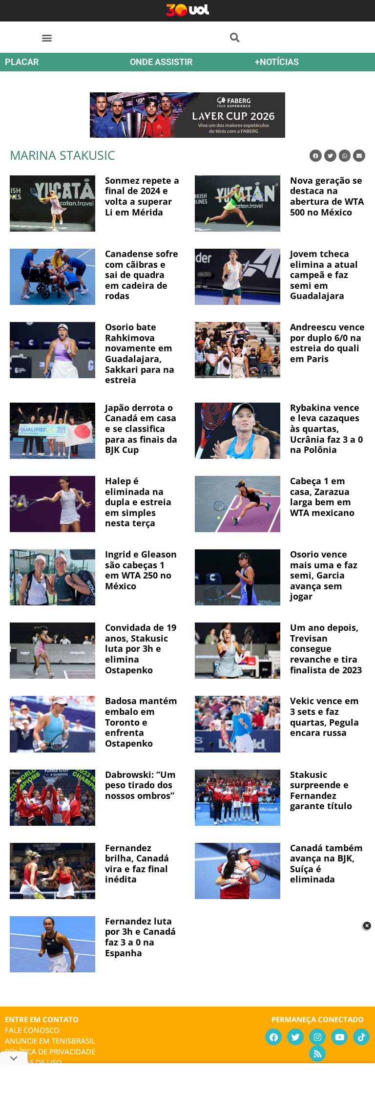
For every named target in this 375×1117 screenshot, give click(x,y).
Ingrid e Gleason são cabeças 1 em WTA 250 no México (141, 570)
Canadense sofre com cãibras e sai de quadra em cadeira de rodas (141, 274)
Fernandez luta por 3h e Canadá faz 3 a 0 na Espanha (140, 937)
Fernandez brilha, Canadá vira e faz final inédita (137, 863)
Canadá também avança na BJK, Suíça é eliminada (326, 863)
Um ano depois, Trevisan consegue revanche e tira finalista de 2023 (326, 648)
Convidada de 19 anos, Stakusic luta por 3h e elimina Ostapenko (140, 648)
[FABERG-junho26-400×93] (187, 134)
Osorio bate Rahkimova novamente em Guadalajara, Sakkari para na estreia (139, 353)
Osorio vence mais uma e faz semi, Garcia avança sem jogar (323, 575)
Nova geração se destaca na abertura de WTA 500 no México (327, 196)
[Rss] (317, 1053)
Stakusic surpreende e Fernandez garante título (321, 790)
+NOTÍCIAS (277, 62)
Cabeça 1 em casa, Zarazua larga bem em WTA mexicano (322, 496)
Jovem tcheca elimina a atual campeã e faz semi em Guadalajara (324, 274)
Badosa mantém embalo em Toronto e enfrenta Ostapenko (141, 722)
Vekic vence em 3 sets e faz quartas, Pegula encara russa (324, 716)
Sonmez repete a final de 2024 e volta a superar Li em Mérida (142, 196)
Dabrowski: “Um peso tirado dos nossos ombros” (140, 785)
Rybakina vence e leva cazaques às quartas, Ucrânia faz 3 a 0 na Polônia (326, 428)
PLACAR (22, 62)
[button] (47, 37)
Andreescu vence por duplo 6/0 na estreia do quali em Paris (327, 343)
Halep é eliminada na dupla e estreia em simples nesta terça (138, 502)
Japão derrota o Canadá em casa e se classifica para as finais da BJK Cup (141, 428)
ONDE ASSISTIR (161, 62)
